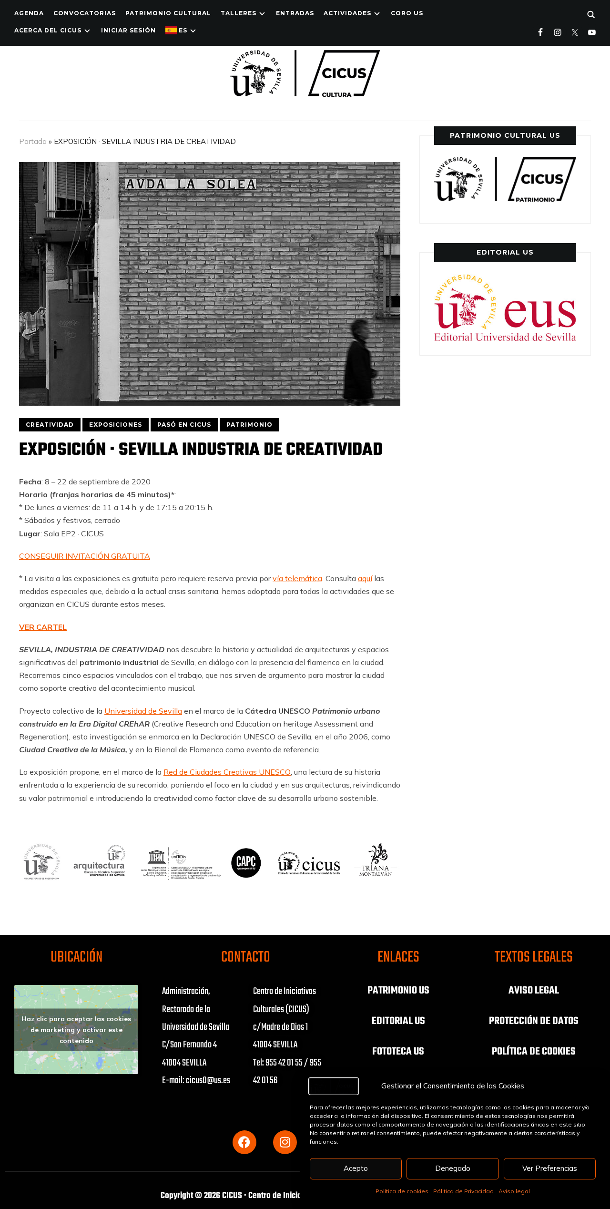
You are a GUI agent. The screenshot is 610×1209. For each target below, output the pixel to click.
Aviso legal (514, 1191)
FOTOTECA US (398, 1052)
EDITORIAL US (398, 1021)
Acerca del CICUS (47, 30)
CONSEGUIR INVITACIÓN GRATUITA (84, 556)
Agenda (29, 13)
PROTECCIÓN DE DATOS (534, 1021)
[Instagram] (285, 1142)
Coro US (407, 13)
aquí (365, 578)
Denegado (452, 1168)
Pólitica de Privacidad (463, 1191)
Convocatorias (84, 13)
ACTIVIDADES (347, 13)
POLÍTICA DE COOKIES (534, 1052)
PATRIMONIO (249, 424)
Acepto (356, 1168)
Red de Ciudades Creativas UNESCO (227, 772)
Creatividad (50, 424)
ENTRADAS (295, 13)
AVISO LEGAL (533, 991)
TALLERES (238, 13)
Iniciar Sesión (128, 30)
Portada (33, 141)
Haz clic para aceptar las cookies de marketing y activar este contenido (76, 1029)
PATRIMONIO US (398, 991)
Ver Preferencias (549, 1168)
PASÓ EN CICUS (184, 424)
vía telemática (297, 578)
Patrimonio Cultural (168, 13)
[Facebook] (244, 1142)
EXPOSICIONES (115, 424)
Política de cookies (402, 1191)
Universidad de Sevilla (143, 711)
